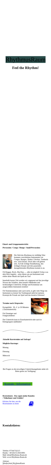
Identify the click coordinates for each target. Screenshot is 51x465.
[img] (25, 116)
